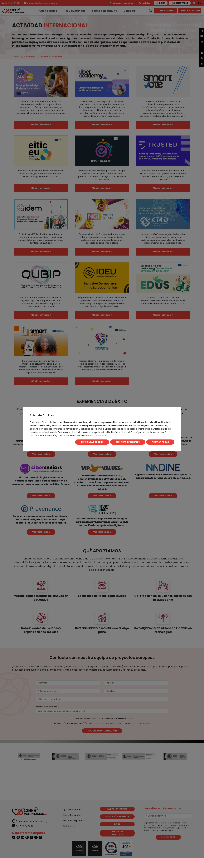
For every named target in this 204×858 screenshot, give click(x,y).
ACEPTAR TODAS (160, 442)
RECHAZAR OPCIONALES (128, 442)
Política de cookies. (96, 435)
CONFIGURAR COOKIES (92, 442)
